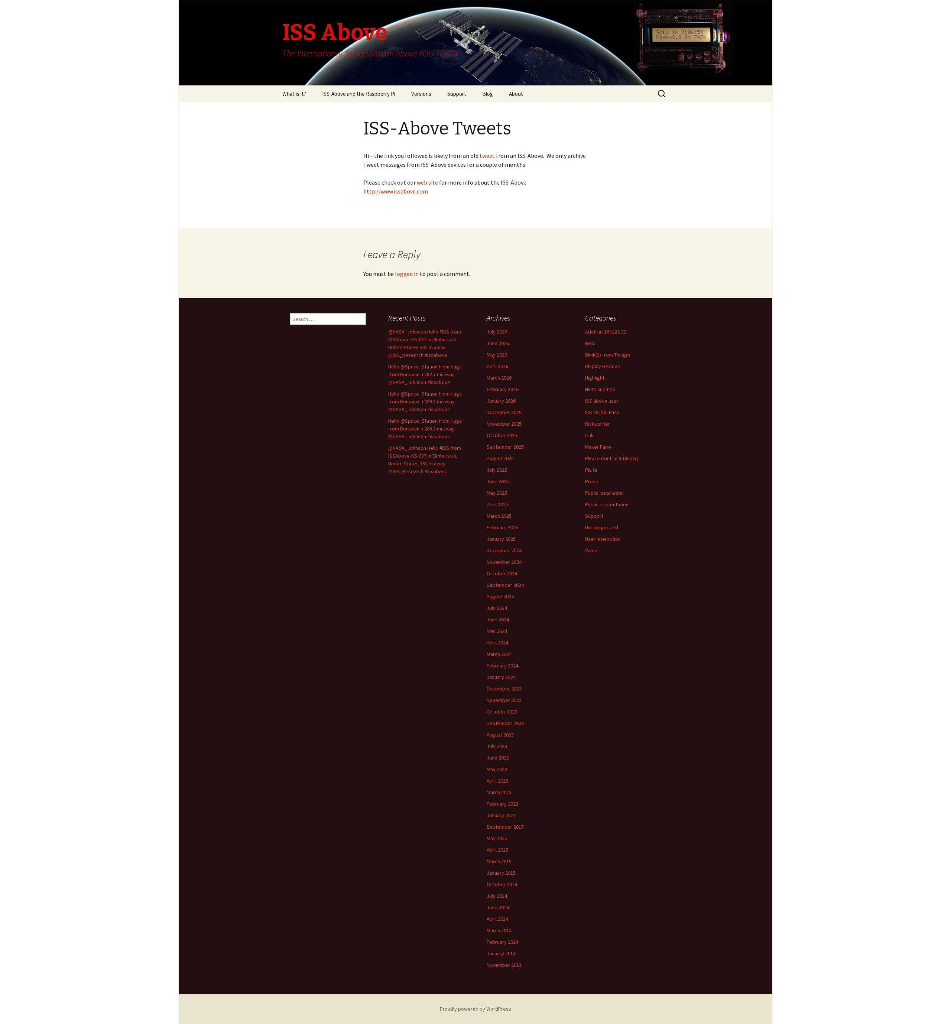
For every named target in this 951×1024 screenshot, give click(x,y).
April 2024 (497, 642)
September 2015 (505, 826)
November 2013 (504, 965)
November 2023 (504, 700)
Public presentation (607, 504)
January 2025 (501, 539)
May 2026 (497, 354)
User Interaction (603, 539)
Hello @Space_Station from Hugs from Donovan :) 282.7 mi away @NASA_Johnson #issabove (425, 374)
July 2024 (497, 608)
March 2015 (499, 861)
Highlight (594, 377)
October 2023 (502, 711)
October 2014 (502, 884)
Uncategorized (601, 527)
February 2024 (502, 665)
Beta (590, 343)
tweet (486, 155)
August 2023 (500, 734)
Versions (421, 93)
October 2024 (502, 573)
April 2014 (497, 919)
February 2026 (502, 389)
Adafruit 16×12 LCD (605, 331)
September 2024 (505, 585)
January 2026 (501, 400)
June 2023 (498, 757)
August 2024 (500, 596)
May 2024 (497, 631)
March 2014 (499, 930)
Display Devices (602, 366)
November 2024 (504, 562)
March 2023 (499, 792)
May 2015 (497, 838)
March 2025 (499, 516)
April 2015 (497, 849)
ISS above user (602, 400)
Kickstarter (597, 423)
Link (589, 435)
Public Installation (604, 493)
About (516, 93)
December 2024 (504, 550)
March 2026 (499, 377)
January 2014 (501, 953)
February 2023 (502, 803)
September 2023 (505, 723)
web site (428, 182)
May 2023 (497, 769)
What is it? (294, 93)
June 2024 (498, 619)
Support (456, 93)
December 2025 (504, 412)
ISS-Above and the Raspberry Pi (358, 93)
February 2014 (502, 942)
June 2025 (498, 481)
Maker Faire (598, 446)
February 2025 (502, 527)
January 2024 (501, 677)
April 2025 (497, 504)
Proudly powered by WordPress (475, 1008)
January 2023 (501, 815)
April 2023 (497, 780)
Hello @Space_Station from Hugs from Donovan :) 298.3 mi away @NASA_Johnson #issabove (425, 401)
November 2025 (504, 423)
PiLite (591, 470)
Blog (487, 93)
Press (591, 481)
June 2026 (498, 343)
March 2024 (499, 654)
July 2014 (497, 896)
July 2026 (497, 331)
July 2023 (497, 746)
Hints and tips (600, 389)
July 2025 (497, 470)
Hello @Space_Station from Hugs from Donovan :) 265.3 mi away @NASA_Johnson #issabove (425, 428)
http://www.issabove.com (395, 191)
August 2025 (500, 458)
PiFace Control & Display (612, 458)
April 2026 (497, 366)
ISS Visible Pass (602, 412)
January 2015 (501, 872)
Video (591, 550)
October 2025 (502, 435)
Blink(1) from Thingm (607, 354)
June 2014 (498, 907)
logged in (407, 273)
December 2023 (504, 688)
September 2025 (505, 446)
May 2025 (497, 493)
